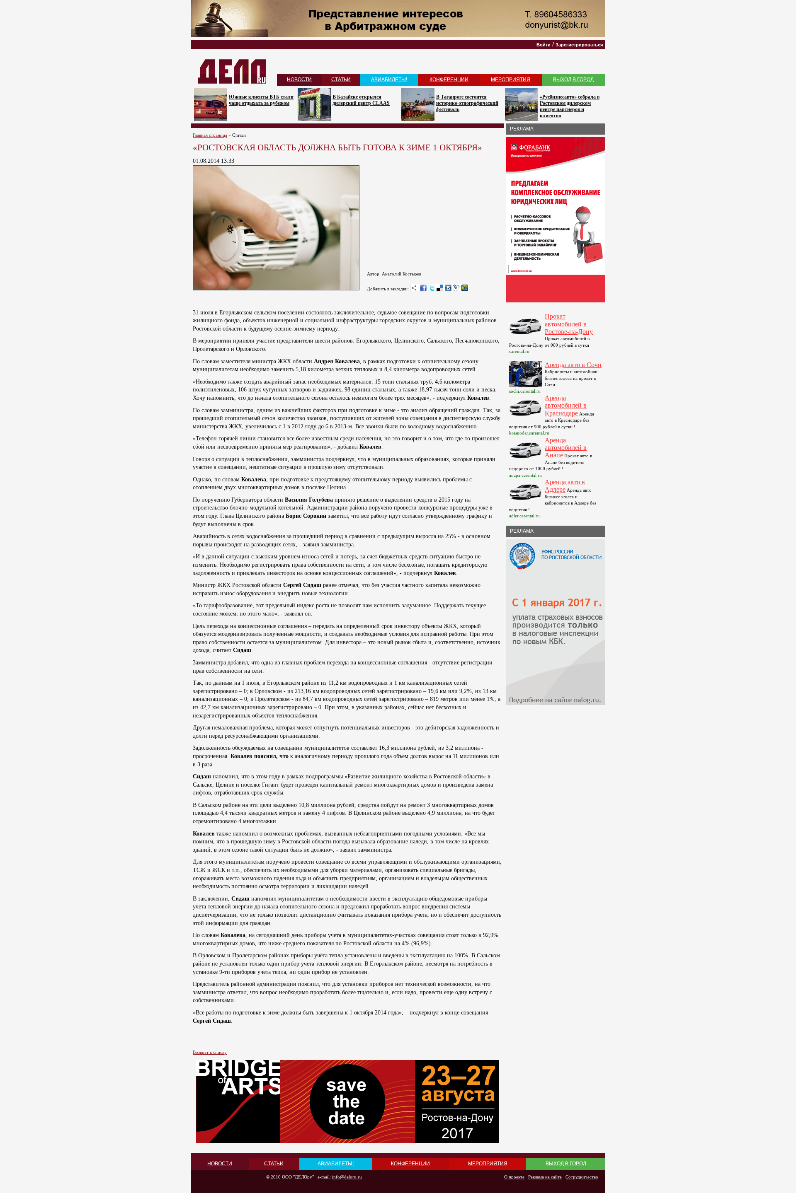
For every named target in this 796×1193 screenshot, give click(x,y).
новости (299, 79)
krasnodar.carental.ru (529, 432)
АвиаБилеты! (389, 79)
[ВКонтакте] (448, 288)
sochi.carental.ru (525, 391)
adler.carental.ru (524, 515)
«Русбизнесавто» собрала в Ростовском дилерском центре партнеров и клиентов (569, 106)
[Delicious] (440, 288)
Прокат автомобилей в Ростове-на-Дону (569, 324)
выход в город (573, 79)
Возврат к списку (210, 1052)
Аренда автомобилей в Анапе (566, 448)
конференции (449, 79)
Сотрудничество (581, 1176)
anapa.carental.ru (525, 475)
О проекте (514, 1176)
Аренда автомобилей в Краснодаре (566, 405)
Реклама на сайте (545, 1176)
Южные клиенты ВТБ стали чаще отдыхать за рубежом (261, 100)
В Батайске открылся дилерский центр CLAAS (361, 100)
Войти (543, 44)
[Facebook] (423, 288)
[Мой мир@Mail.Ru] (464, 288)
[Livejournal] (456, 288)
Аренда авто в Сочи (573, 364)
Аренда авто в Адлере (565, 485)
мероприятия (510, 79)
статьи (341, 79)
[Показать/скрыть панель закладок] (414, 288)
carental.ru (519, 351)
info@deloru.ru (347, 1176)
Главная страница (210, 135)
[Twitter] (431, 288)
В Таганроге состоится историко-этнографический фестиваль (467, 103)
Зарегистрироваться (579, 44)
